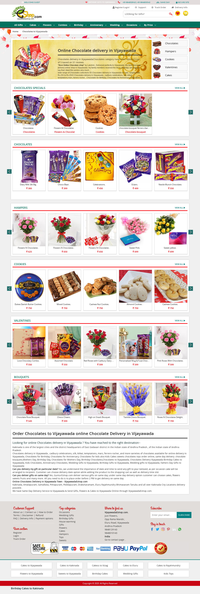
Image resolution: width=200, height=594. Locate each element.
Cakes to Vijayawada (31, 565)
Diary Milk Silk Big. (28, 184)
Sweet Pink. (134, 247)
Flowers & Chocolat (64, 131)
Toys (61, 537)
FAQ (15, 518)
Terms (16, 515)
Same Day (165, 2)
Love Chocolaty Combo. (28, 360)
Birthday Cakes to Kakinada (27, 588)
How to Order (46, 512)
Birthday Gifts (66, 518)
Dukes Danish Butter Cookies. (28, 304)
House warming (67, 521)
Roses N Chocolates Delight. (170, 417)
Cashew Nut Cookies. (99, 304)
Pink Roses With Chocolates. (170, 360)
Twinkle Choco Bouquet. (134, 417)
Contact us (30, 512)
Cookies (99, 128)
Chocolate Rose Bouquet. (28, 417)
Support (141, 7)
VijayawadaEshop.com (140, 490)
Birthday (78, 24)
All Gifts (18, 24)
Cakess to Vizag (100, 565)
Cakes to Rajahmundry (168, 565)
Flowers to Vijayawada (31, 573)
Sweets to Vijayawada (69, 573)
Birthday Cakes (100, 573)
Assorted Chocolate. (64, 360)
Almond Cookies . (135, 304)
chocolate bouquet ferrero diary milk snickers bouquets (145, 128)
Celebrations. (99, 184)
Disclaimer (27, 515)
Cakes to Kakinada (69, 565)
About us (18, 512)
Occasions (131, 24)
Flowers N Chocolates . (28, 247)
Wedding (115, 24)
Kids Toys (168, 573)
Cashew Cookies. (170, 304)
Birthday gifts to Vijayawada (101, 2)
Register (17, 532)
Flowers (47, 24)
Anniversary (96, 24)
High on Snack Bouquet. (99, 417)
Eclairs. (135, 184)
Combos (62, 24)
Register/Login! (122, 7)
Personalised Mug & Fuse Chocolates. (136, 360)
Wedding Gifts (66, 515)
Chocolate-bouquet (135, 131)
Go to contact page (114, 539)
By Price (148, 24)
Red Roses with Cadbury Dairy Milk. (100, 360)
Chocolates (28, 128)
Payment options (44, 518)
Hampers (64, 534)
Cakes (33, 24)
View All (179, 88)
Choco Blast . (64, 184)
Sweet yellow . (170, 247)
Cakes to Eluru (130, 565)
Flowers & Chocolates (64, 128)
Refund (39, 515)
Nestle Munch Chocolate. (170, 184)
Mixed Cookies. (64, 304)
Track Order (159, 7)
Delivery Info (181, 7)
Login (16, 535)
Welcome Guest (32, 2)
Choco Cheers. (63, 417)
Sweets (62, 540)
